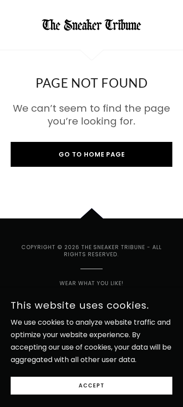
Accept (91, 385)
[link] (91, 25)
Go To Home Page (92, 154)
